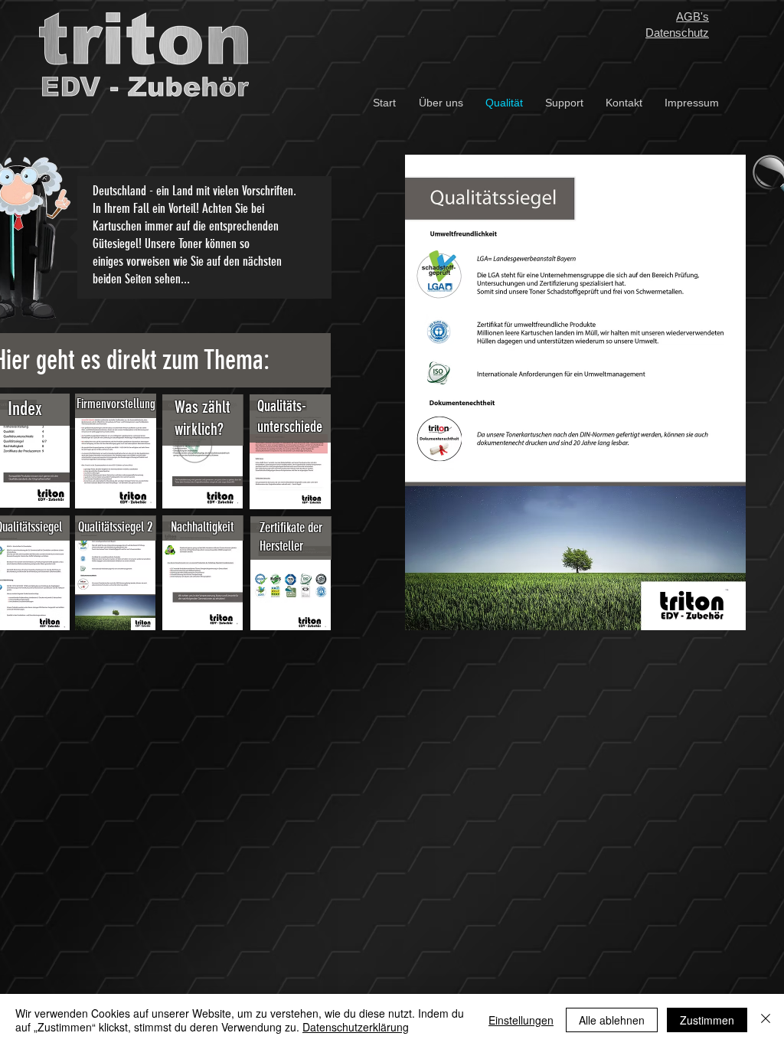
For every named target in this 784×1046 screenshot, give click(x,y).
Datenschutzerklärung (355, 1027)
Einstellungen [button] (521, 1020)
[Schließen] (765, 1020)
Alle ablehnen (612, 1020)
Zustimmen (707, 1020)
